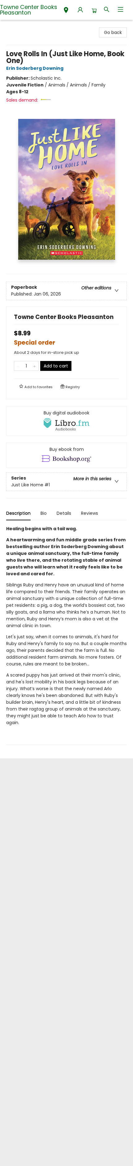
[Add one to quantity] (34, 366)
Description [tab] (18, 513)
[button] (66, 11)
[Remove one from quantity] (18, 366)
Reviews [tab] (89, 513)
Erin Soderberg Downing (34, 68)
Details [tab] (64, 513)
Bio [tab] (44, 513)
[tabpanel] (66, 635)
